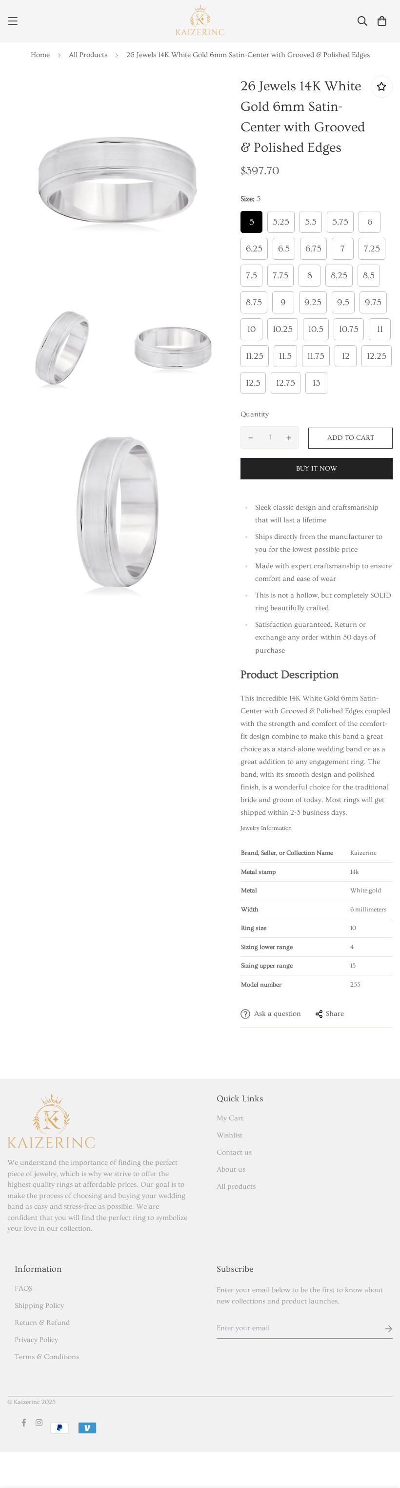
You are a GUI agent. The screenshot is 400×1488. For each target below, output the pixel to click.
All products (236, 1186)
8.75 (254, 302)
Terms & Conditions (47, 1357)
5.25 (281, 222)
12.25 (376, 356)
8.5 (369, 275)
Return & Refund (42, 1323)
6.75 (313, 249)
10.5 (315, 329)
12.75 (285, 383)
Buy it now (316, 469)
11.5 (285, 356)
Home (40, 55)
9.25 (312, 302)
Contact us (234, 1152)
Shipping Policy (39, 1306)
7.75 (280, 275)
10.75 (349, 329)
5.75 (340, 222)
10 (251, 329)
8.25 (339, 275)
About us (231, 1169)
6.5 (284, 249)
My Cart (230, 1118)
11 (380, 329)
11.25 (254, 356)
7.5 (251, 275)
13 (316, 383)
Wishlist (229, 1135)
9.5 (343, 302)
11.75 (315, 356)
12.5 (253, 383)
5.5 (311, 222)
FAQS (23, 1288)
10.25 (283, 329)
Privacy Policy (36, 1340)
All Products (88, 55)
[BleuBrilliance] (200, 21)
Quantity (254, 414)
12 (346, 356)
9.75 (373, 302)
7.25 (372, 249)
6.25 (254, 249)
